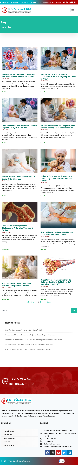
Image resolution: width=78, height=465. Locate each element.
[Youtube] (58, 452)
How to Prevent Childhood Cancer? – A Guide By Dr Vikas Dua (18, 177)
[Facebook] (47, 452)
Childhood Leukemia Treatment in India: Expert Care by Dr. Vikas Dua (19, 126)
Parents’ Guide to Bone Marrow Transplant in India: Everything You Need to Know (58, 76)
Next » (49, 302)
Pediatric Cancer (9, 431)
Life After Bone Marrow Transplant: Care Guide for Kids (23, 330)
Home (3, 27)
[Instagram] (52, 452)
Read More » (5, 92)
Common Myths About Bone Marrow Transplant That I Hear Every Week (29, 344)
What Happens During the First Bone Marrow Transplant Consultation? (29, 349)
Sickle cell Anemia (9, 438)
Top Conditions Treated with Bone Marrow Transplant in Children (16, 284)
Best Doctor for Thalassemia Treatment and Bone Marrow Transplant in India (19, 75)
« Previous (30, 302)
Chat (62, 461)
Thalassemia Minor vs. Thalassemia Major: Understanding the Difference (30, 335)
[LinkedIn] (72, 461)
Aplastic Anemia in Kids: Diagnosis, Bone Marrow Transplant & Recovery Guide (58, 126)
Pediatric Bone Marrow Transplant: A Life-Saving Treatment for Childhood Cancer (57, 178)
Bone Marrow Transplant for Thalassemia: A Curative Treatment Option (17, 228)
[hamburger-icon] (72, 10)
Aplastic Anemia (9, 445)
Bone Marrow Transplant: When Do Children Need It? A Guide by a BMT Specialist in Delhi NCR (56, 282)
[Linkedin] (69, 452)
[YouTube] (75, 461)
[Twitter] (64, 452)
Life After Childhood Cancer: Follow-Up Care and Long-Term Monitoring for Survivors (33, 340)
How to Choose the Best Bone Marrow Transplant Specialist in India (57, 233)
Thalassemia (8, 434)
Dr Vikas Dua (11, 461)
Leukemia (7, 442)
